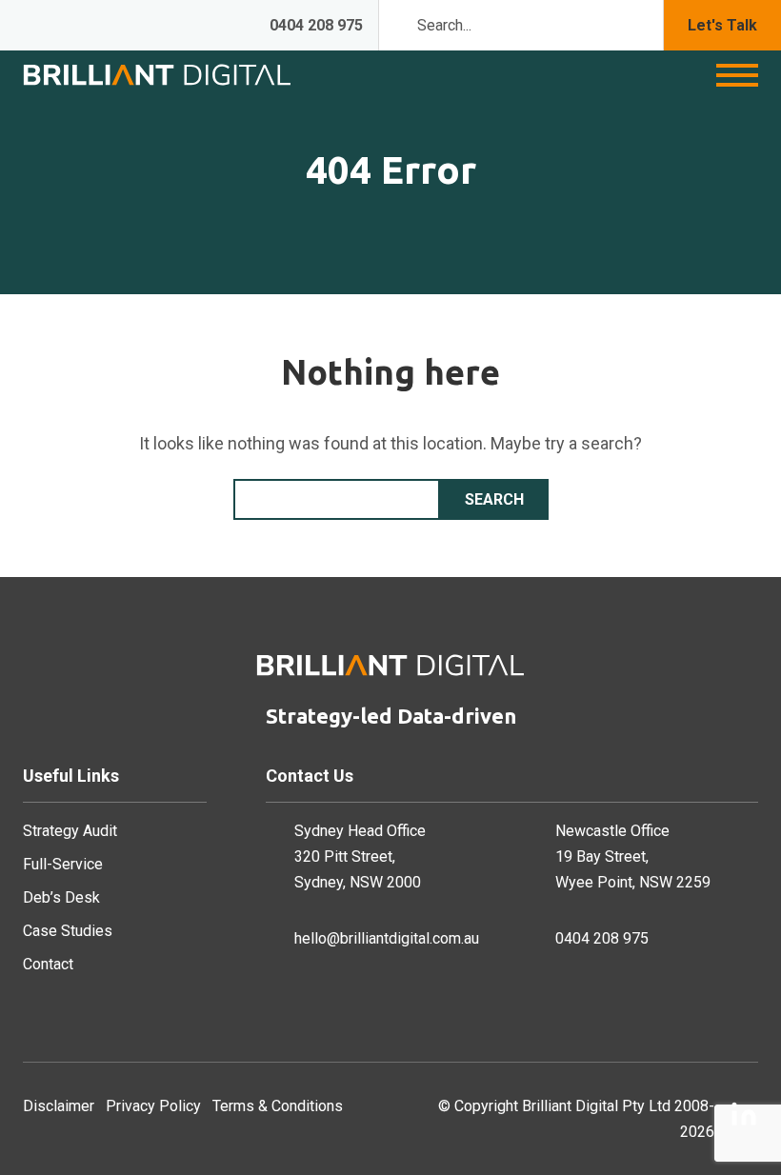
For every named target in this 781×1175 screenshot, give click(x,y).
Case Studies (67, 931)
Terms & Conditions (277, 1106)
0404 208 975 (316, 25)
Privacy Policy (153, 1106)
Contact (48, 964)
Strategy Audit (70, 831)
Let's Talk (722, 25)
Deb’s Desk (61, 897)
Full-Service (63, 864)
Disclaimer (58, 1106)
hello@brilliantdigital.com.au (386, 938)
